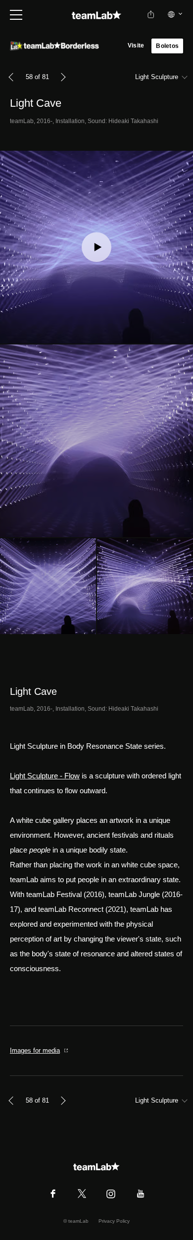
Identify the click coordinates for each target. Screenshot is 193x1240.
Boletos (167, 46)
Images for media (35, 1050)
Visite (136, 45)
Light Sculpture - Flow (45, 775)
